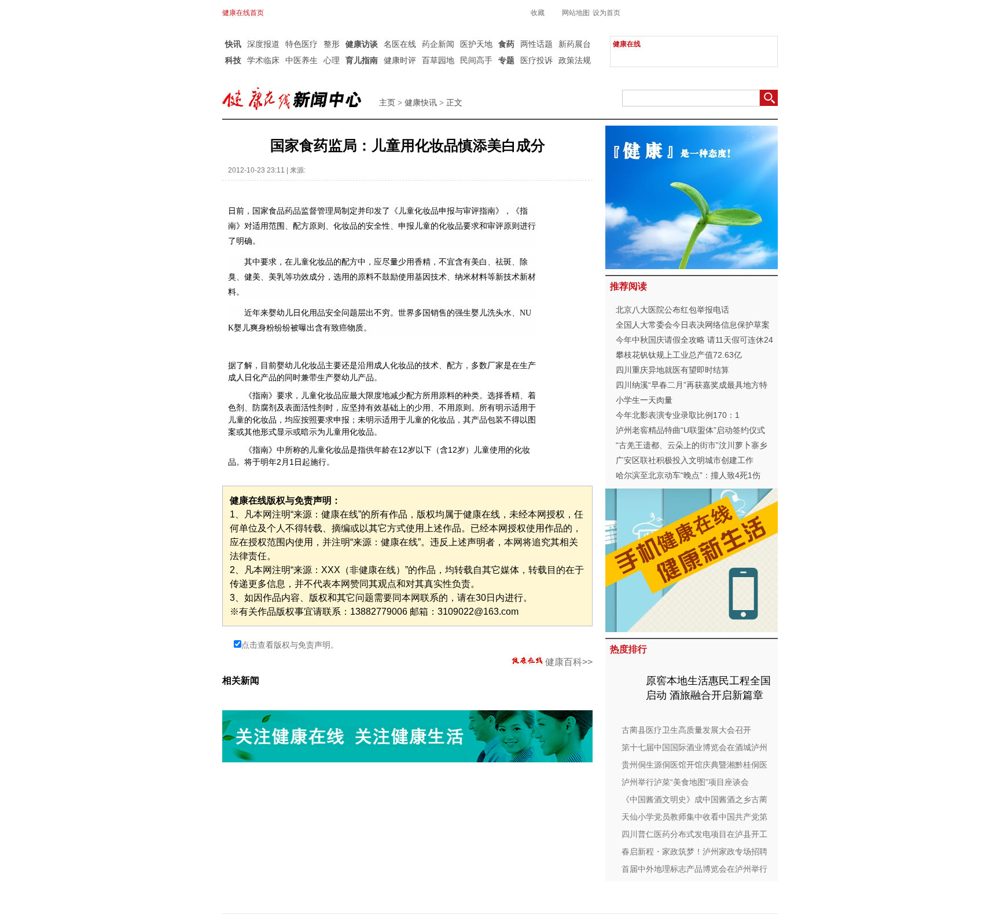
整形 (331, 44)
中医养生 (301, 60)
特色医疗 (301, 44)
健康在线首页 (243, 13)
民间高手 (476, 60)
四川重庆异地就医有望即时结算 (672, 370)
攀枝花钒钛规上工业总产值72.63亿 (679, 354)
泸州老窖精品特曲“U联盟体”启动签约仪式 (690, 430)
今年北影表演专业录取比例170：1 (678, 415)
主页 (387, 102)
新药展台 (574, 44)
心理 (331, 60)
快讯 (233, 44)
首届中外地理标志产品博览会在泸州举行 (694, 868)
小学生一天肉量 (644, 400)
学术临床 (263, 60)
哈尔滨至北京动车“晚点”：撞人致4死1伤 (688, 475)
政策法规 (574, 60)
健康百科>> (569, 662)
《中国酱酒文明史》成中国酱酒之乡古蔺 (694, 799)
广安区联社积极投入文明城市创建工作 (684, 460)
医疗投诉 (536, 60)
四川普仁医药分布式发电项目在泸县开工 (694, 834)
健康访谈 (361, 44)
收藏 (538, 13)
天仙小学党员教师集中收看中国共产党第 (694, 816)
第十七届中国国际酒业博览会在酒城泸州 (694, 747)
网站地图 (576, 13)
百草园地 (438, 60)
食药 (506, 44)
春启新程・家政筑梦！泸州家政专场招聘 (694, 851)
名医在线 (400, 44)
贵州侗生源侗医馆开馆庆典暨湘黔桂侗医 (694, 764)
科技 (233, 60)
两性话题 (536, 44)
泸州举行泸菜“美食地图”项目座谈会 (685, 782)
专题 (506, 60)
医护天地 (476, 44)
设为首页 (606, 13)
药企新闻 (438, 44)
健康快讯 (421, 102)
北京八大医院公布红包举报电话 (672, 309)
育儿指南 (361, 60)
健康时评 (400, 60)
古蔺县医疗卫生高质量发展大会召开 (686, 730)
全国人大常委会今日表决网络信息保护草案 (693, 324)
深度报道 (263, 44)
